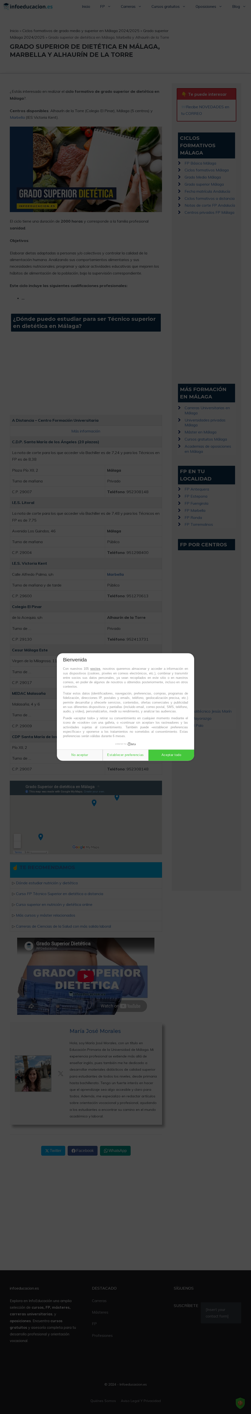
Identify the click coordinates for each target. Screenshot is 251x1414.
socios (95, 669)
